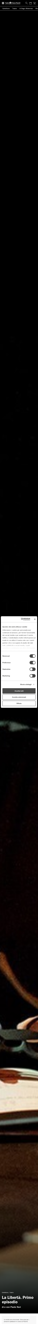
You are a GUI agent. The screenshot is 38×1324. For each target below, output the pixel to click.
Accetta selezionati (19, 697)
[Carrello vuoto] (34, 3)
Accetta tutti (19, 691)
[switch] (33, 662)
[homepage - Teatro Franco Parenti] (14, 3)
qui (25, 1319)
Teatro (14, 8)
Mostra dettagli (26, 684)
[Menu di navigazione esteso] (3, 3)
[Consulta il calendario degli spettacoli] (30, 3)
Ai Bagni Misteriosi (26, 8)
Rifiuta (19, 703)
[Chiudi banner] (35, 619)
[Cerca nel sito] (26, 3)
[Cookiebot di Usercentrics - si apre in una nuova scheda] (22, 619)
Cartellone (6, 8)
